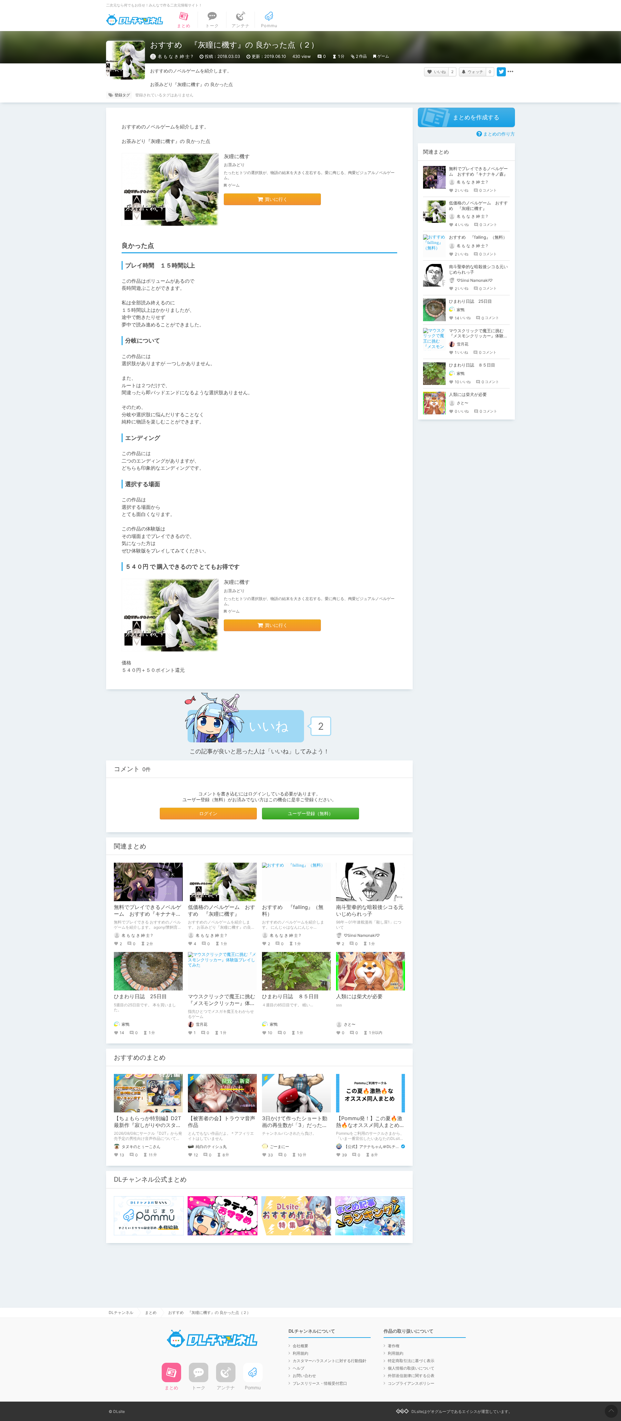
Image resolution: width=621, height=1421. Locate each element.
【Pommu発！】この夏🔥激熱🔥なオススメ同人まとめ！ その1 (373, 1125)
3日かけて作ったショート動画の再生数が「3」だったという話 (294, 1125)
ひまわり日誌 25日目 (140, 996)
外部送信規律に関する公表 (411, 1375)
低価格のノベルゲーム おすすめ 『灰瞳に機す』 (221, 910)
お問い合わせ (304, 1375)
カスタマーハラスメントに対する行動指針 (329, 1360)
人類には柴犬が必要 (359, 996)
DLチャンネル (134, 19)
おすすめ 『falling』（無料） (478, 237)
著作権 (393, 1345)
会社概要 (300, 1345)
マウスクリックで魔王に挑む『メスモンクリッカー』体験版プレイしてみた (221, 1003)
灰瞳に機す (237, 156)
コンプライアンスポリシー (411, 1383)
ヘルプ (298, 1368)
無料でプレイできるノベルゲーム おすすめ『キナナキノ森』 (147, 914)
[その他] (510, 71)
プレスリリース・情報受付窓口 (320, 1383)
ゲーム (383, 56)
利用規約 (300, 1353)
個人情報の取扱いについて (411, 1368)
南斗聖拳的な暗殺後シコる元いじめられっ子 (369, 910)
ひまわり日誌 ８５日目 (290, 996)
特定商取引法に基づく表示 (411, 1360)
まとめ (151, 1312)
